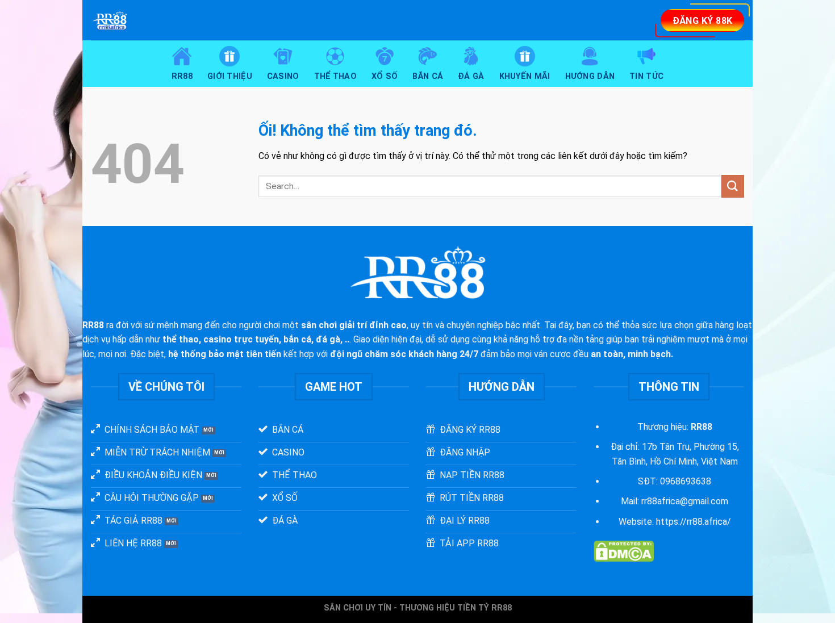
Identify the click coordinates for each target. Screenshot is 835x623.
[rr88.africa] (212, 20)
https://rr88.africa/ (693, 521)
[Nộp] (732, 186)
